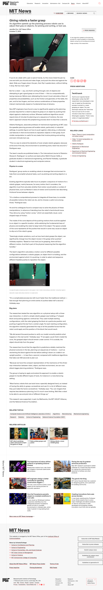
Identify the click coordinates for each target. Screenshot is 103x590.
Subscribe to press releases (90, 544)
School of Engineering (79, 156)
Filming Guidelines (36, 567)
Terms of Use (54, 564)
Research (37, 3)
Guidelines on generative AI (90, 562)
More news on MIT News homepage (21, 516)
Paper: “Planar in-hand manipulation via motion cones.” (83, 135)
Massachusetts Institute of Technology (25, 579)
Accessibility (22, 584)
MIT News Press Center (37, 564)
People (27, 582)
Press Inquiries (14, 567)
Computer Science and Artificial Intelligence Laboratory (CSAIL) (30, 414)
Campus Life (65, 3)
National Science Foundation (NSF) (54, 417)
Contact (37, 582)
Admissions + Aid (55, 3)
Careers (31, 582)
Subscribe (59, 13)
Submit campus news (90, 550)
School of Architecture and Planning (22, 545)
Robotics (21, 417)
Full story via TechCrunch (80, 121)
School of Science (17, 555)
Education (30, 3)
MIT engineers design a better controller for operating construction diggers (38, 480)
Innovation (45, 3)
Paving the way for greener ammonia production (81, 462)
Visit (15, 582)
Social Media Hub (31, 584)
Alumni (78, 3)
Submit (94, 13)
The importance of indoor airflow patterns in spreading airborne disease (39, 463)
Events (22, 582)
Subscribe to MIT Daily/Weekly (90, 538)
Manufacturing (66, 414)
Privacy (16, 584)
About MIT (85, 3)
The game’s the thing (79, 479)
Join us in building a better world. (91, 581)
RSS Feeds (53, 567)
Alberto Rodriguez (77, 143)
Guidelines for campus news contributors (90, 556)
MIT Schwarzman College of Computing (24, 557)
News (73, 3)
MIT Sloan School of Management (22, 552)
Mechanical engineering (81, 414)
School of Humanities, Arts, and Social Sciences (26, 550)
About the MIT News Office (18, 564)
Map (18, 582)
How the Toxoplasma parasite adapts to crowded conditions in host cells (39, 496)
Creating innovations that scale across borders (83, 495)
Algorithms (56, 414)
